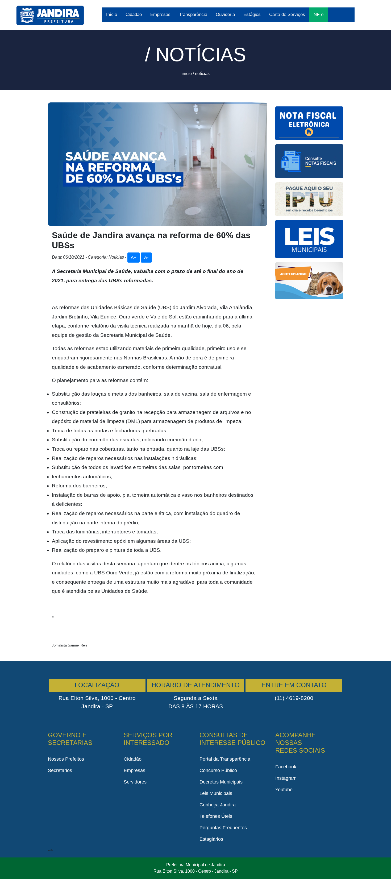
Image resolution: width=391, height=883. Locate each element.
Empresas (160, 14)
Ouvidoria (225, 14)
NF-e (318, 14)
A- (146, 257)
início (187, 73)
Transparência (193, 14)
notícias (202, 73)
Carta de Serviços (287, 14)
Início (111, 14)
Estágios (252, 14)
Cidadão (134, 14)
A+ (133, 257)
